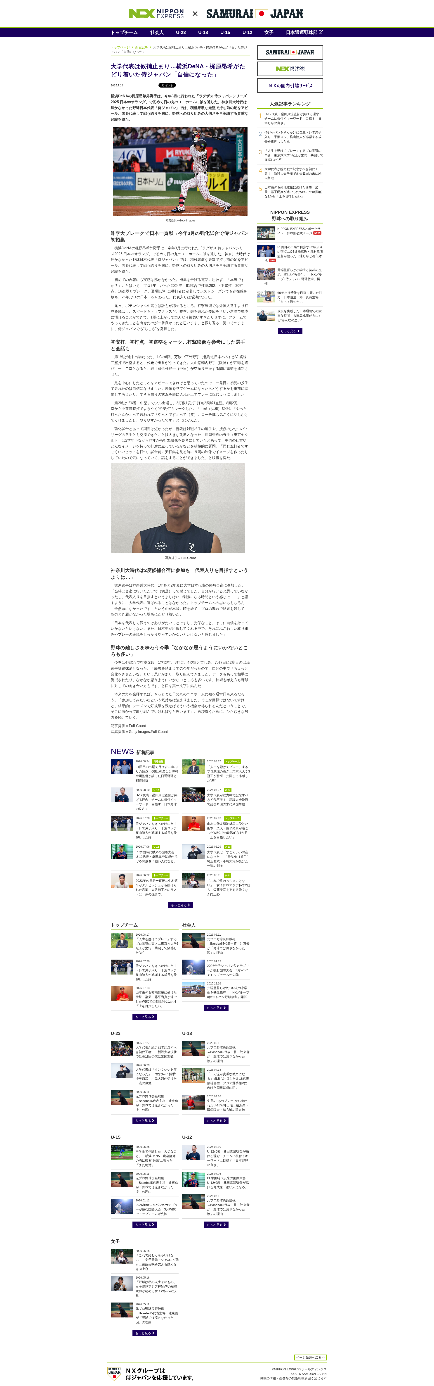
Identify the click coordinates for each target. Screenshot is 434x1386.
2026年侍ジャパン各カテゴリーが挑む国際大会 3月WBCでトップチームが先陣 (228, 970)
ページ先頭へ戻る (308, 1357)
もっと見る (179, 905)
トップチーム (124, 32)
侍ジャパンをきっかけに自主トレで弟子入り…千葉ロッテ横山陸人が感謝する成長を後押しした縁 (292, 137)
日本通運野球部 (302, 32)
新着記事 (142, 47)
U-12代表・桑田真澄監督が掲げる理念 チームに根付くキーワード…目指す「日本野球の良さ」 (293, 118)
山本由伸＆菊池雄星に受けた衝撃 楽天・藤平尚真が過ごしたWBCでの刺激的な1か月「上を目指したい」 (293, 191)
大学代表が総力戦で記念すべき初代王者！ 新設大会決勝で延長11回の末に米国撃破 (227, 799)
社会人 (157, 32)
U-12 (247, 32)
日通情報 (158, 761)
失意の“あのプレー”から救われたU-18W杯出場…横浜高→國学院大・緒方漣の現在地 (228, 1105)
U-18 (203, 32)
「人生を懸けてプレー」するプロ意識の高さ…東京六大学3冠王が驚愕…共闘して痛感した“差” (293, 155)
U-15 (225, 32)
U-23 (181, 32)
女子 (269, 32)
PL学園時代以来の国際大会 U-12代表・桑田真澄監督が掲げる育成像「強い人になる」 (156, 856)
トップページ (121, 47)
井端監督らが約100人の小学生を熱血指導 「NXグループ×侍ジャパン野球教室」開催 (228, 992)
